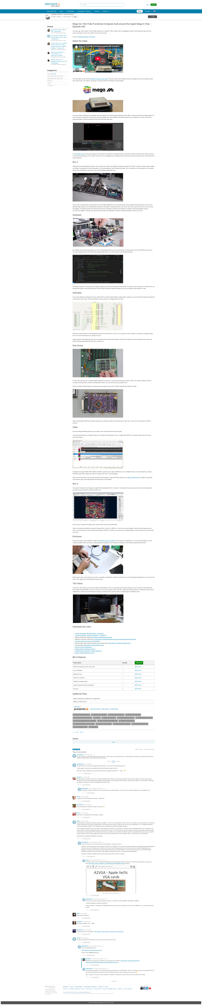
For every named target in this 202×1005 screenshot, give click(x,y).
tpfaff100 (88, 958)
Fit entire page (93, 866)
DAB (78, 913)
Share (77, 732)
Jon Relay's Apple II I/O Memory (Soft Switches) (87, 641)
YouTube (150, 988)
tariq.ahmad (53, 73)
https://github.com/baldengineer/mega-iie (101, 637)
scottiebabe (80, 804)
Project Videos (114, 709)
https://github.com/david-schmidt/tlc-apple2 (119, 643)
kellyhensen (80, 929)
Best (113, 761)
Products (100, 986)
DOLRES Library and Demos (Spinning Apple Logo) (88, 651)
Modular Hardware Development (126, 717)
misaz (78, 813)
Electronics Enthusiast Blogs (104, 723)
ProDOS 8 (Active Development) (83, 647)
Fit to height (90, 866)
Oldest (108, 761)
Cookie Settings (128, 988)
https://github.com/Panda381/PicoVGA (94, 645)
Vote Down (80, 773)
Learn (71, 986)
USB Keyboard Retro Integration (122, 723)
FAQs (82, 988)
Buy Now (138, 666)
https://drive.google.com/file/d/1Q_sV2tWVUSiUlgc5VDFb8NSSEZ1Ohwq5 (106, 863)
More (75, 16)
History (81, 732)
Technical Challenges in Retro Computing (84, 723)
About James (105, 709)
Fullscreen (96, 866)
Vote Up (77, 773)
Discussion (92, 36)
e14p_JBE (97, 717)
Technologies (78, 986)
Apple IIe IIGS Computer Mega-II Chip (108, 720)
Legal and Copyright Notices (109, 988)
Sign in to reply (76, 749)
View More (114, 981)
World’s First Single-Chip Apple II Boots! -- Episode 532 (89, 633)
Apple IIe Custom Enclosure (127, 720)
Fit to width (88, 866)
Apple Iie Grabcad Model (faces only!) (84, 653)
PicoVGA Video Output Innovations (83, 717)
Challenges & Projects (56, 14)
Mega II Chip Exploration (109, 717)
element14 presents (68, 14)
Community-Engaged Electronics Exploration (85, 720)
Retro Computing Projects (81, 727)
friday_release (94, 727)
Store (106, 986)
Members (65, 986)
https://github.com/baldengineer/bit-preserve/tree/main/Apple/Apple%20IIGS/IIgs (115, 639)
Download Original (134, 866)
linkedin (147, 988)
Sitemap (120, 988)
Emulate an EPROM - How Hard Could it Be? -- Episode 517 (91, 635)
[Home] (52, 4)
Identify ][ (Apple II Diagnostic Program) (85, 649)
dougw (79, 796)
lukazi (78, 821)
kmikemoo (80, 921)
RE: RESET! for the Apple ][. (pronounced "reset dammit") (109, 931)
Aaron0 (79, 938)
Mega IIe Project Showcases (117, 714)
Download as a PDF (131, 866)
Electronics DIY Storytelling (134, 714)
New (153, 16)
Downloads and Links (82, 36)
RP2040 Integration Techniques (145, 717)
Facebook (144, 988)
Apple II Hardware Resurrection (82, 714)
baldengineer (80, 754)
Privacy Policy (97, 988)
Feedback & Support (74, 988)
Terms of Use (89, 988)
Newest (118, 761)
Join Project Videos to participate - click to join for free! (101, 1002)
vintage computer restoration (100, 714)
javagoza (79, 777)
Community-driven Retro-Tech (141, 723)
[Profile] (154, 11)
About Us (65, 988)
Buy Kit (140, 662)
